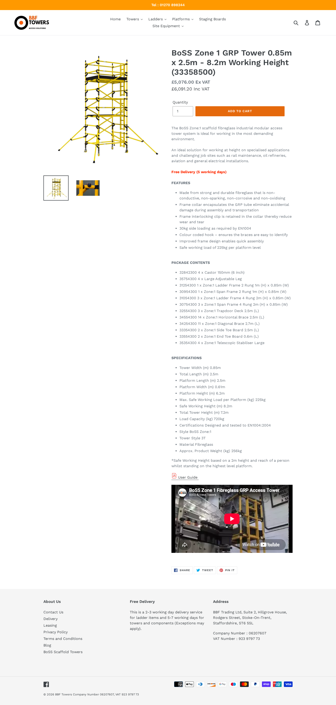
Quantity (180, 102)
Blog (47, 645)
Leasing (50, 625)
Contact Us (53, 612)
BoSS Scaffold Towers (63, 652)
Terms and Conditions (62, 638)
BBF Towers (63, 694)
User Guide (188, 477)
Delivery (50, 619)
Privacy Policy (55, 632)
